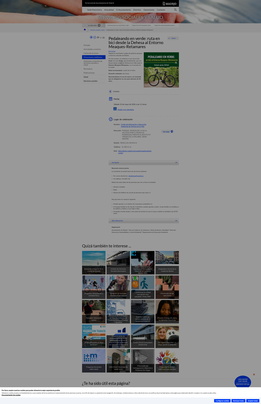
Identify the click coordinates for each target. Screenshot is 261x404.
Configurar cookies (222, 401)
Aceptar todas (253, 401)
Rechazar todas (238, 401)
